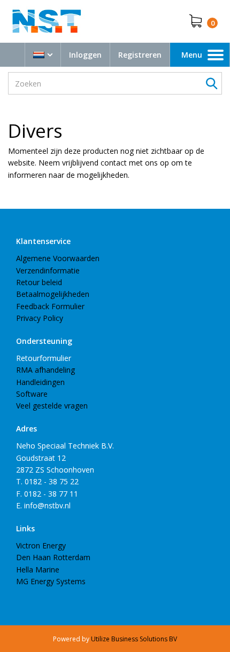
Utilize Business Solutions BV (134, 638)
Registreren (140, 55)
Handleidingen (40, 382)
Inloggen (85, 55)
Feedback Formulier (50, 306)
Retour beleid (39, 282)
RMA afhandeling (45, 370)
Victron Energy (41, 545)
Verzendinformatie (48, 270)
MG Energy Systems (51, 581)
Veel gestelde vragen (52, 405)
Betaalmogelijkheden (52, 294)
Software (32, 394)
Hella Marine (37, 569)
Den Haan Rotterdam (53, 557)
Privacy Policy (39, 318)
